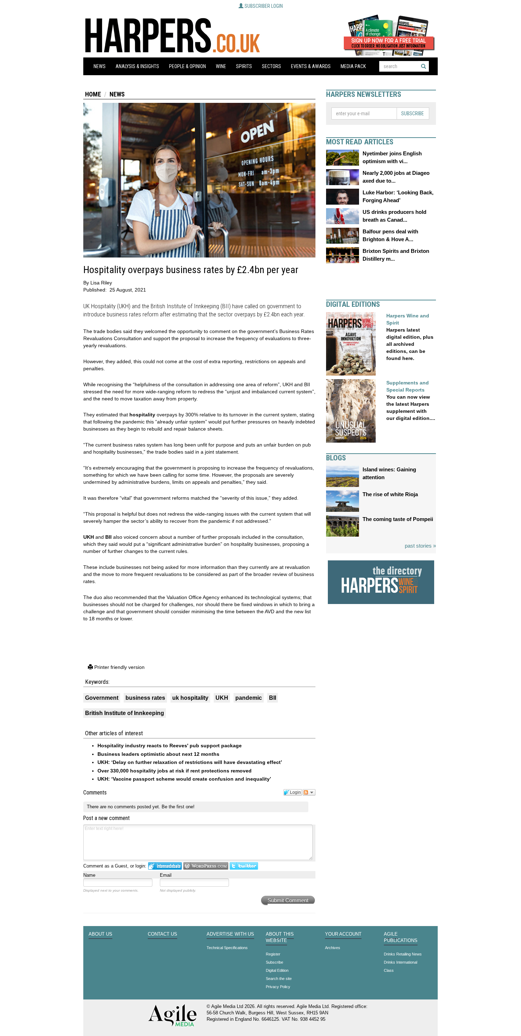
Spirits (244, 66)
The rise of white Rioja (390, 494)
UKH (88, 537)
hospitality (142, 414)
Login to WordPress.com (205, 866)
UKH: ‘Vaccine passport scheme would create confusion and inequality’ (184, 779)
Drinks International (400, 962)
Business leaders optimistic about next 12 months (158, 754)
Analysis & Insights (137, 66)
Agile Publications (401, 937)
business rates (145, 698)
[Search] (423, 66)
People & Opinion (187, 66)
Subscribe (412, 113)
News (100, 66)
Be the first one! (178, 806)
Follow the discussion (309, 792)
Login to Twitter (244, 866)
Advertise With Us (230, 934)
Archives (332, 948)
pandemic (248, 698)
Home (93, 94)
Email (166, 875)
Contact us (162, 934)
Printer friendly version (119, 667)
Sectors (271, 66)
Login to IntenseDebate (165, 866)
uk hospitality (190, 698)
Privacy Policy (278, 987)
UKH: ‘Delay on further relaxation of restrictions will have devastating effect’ (189, 762)
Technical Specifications (227, 948)
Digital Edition (277, 970)
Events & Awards (311, 66)
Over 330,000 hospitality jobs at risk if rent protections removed (174, 771)
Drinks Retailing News (403, 954)
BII (108, 537)
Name (89, 875)
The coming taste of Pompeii (398, 519)
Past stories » (420, 546)
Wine (221, 66)
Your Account (343, 934)
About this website (280, 937)
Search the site (279, 978)
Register (273, 954)
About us (100, 934)
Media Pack (353, 66)
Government (101, 698)
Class (389, 970)
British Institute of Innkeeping (124, 713)
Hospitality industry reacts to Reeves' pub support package (169, 745)
